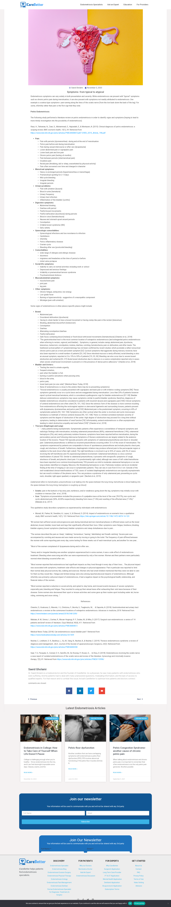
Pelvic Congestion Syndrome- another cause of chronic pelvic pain (129, 750)
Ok (130, 903)
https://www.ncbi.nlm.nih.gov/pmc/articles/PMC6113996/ (80, 659)
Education (128, 4)
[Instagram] (78, 900)
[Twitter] (88, 900)
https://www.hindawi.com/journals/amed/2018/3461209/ (54, 614)
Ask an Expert (113, 4)
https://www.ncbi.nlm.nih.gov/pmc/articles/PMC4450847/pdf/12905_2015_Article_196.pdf (68, 133)
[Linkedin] (93, 900)
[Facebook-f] (83, 900)
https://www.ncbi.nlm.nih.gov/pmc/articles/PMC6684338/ (54, 647)
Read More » (28, 772)
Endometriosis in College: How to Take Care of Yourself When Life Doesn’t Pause (40, 750)
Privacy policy (139, 903)
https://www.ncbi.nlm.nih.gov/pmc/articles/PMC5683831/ (54, 626)
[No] (168, 903)
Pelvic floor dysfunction (81, 747)
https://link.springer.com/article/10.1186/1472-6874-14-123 (104, 516)
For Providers (142, 4)
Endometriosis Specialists (91, 4)
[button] (69, 691)
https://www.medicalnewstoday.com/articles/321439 (52, 635)
